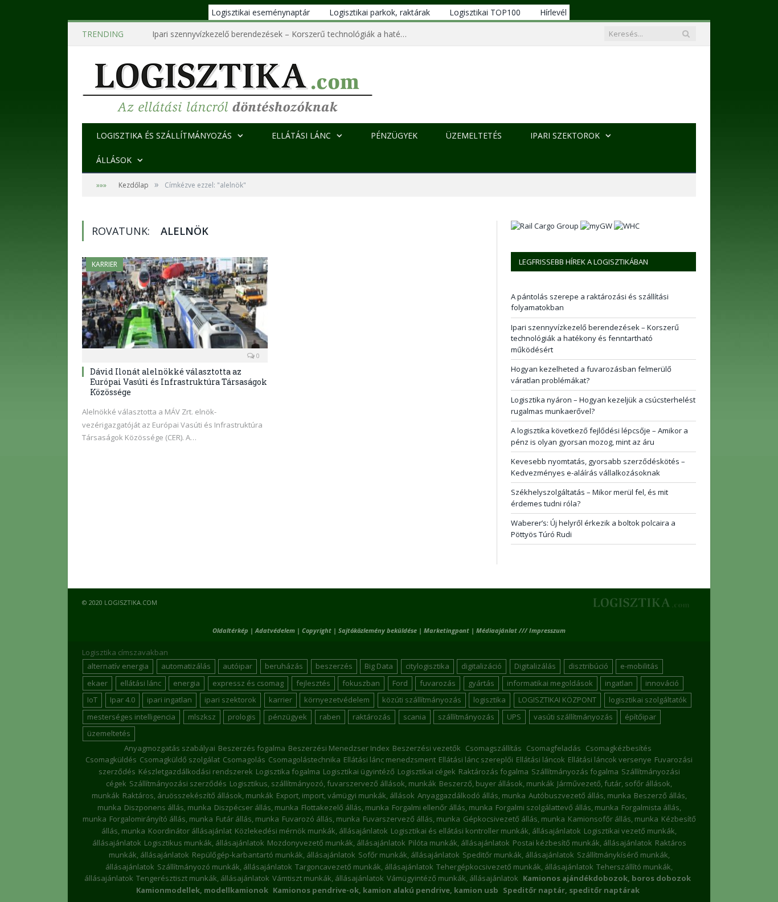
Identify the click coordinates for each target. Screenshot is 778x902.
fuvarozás (438, 683)
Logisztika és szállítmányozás (164, 135)
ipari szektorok (230, 699)
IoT (92, 699)
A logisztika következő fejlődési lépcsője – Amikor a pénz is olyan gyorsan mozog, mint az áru (599, 436)
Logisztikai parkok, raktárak (379, 12)
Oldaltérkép (230, 630)
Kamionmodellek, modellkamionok (202, 890)
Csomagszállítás (493, 748)
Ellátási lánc (301, 135)
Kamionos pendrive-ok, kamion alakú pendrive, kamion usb (385, 890)
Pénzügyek (394, 135)
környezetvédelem (337, 699)
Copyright (316, 630)
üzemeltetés (108, 733)
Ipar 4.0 (122, 699)
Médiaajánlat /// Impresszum (521, 630)
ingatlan (619, 683)
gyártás (481, 683)
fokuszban (361, 683)
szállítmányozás (466, 717)
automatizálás (186, 666)
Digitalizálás (535, 666)
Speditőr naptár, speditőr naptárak (571, 890)
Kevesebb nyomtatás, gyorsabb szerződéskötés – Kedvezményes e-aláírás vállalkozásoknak (598, 467)
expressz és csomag (248, 683)
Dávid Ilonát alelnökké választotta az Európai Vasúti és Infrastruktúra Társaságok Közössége (178, 381)
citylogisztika (427, 666)
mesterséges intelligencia (131, 717)
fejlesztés (313, 683)
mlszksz (202, 717)
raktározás (372, 717)
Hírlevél (553, 12)
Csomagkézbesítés (618, 748)
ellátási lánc (140, 683)
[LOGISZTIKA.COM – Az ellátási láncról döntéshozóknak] (227, 84)
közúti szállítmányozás (421, 699)
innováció (662, 683)
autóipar (237, 666)
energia (186, 683)
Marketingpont (446, 630)
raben (330, 717)
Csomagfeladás (553, 748)
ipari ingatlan (169, 699)
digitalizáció (481, 666)
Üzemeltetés (474, 135)
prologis (242, 717)
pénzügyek (287, 717)
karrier (280, 699)
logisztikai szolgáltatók (648, 699)
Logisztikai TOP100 (485, 12)
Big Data (379, 666)
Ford (400, 683)
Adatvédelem (275, 630)
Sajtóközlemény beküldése (378, 630)
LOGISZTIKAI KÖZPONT (557, 699)
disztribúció (588, 666)
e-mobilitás (639, 666)
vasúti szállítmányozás (573, 717)
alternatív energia (118, 666)
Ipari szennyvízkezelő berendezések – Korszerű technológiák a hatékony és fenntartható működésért (283, 34)
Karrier (104, 264)
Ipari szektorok (565, 135)
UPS (514, 717)
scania (414, 717)
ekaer (97, 683)
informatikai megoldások (550, 683)
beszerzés (334, 666)
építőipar (640, 717)
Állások (114, 160)
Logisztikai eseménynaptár (260, 12)
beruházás (284, 666)
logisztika (489, 699)
